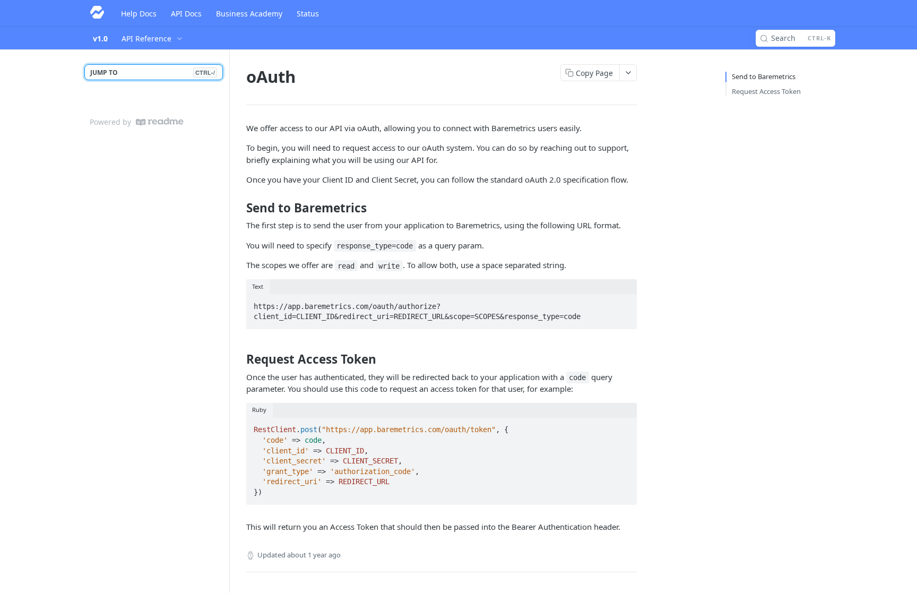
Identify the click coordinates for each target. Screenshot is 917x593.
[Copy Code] (624, 303)
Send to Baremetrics (763, 76)
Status (308, 13)
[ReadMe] (160, 122)
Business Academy (249, 13)
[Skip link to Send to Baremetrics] (239, 208)
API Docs (186, 13)
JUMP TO (152, 72)
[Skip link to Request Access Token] (239, 359)
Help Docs (139, 13)
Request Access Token (766, 91)
